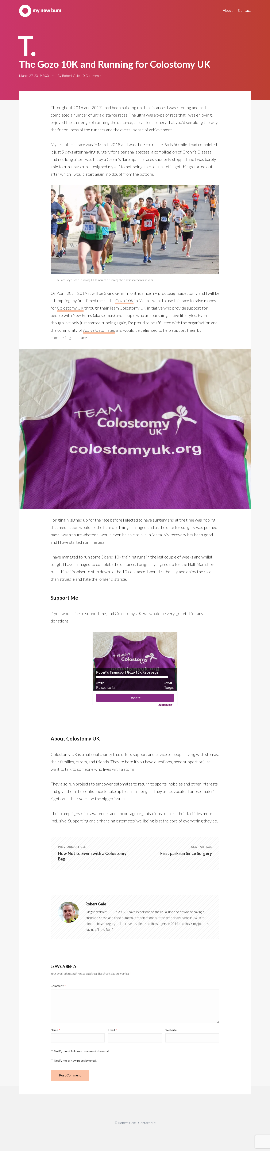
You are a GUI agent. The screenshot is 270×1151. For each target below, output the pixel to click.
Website (171, 1030)
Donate (135, 698)
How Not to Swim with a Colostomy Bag (92, 856)
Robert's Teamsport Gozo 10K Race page (127, 672)
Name (55, 1030)
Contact (244, 10)
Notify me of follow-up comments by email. (82, 1051)
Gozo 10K (124, 300)
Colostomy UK (70, 307)
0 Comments (92, 75)
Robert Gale (71, 75)
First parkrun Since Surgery (186, 853)
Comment (58, 986)
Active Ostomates (99, 330)
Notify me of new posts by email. (75, 1060)
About (228, 10)
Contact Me (147, 1123)
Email (112, 1030)
